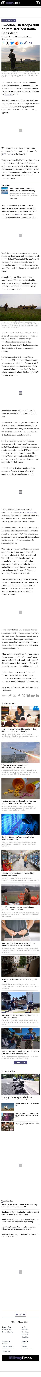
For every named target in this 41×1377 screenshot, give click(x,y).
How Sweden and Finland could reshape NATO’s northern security (22, 189)
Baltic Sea (8, 94)
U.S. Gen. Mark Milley (28, 513)
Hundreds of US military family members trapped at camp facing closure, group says (20, 1213)
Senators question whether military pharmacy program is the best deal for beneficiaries (18, 802)
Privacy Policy (6, 1329)
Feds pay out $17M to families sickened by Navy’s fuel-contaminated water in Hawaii (20, 1052)
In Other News (7, 703)
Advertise (5, 1344)
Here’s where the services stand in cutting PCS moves (19, 980)
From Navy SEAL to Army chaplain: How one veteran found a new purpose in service (18, 1228)
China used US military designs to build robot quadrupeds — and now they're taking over (16, 1098)
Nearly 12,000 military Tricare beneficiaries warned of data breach (17, 838)
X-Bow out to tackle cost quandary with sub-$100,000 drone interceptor (16, 766)
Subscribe (25, 1329)
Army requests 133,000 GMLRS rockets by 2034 (27, 1104)
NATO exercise (7, 154)
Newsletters (25, 1332)
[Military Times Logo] (13, 3)
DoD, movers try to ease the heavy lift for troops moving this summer (19, 1016)
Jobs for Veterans (27, 1349)
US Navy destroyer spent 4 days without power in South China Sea (20, 1235)
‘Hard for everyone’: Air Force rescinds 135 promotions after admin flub (17, 908)
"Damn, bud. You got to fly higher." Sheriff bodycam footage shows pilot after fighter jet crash (26, 1115)
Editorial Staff (6, 1351)
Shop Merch (25, 1337)
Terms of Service (7, 1332)
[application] (20, 1084)
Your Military (9, 20)
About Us (25, 1344)
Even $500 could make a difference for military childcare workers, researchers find (19, 730)
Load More (20, 1062)
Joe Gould (14, 198)
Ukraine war (19, 214)
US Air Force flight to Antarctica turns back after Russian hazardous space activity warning (19, 1220)
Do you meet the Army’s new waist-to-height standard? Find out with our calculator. (18, 944)
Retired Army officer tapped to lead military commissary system (17, 874)
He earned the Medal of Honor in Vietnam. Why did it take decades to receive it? (19, 1205)
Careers (24, 1346)
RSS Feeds (25, 1334)
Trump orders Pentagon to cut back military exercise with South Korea (27, 1124)
